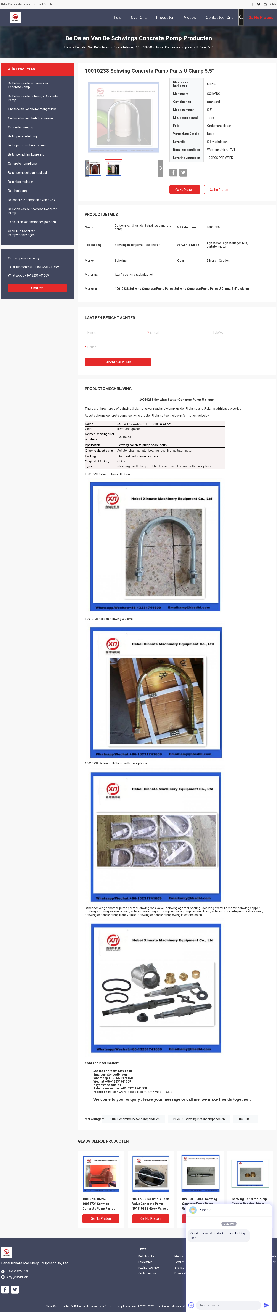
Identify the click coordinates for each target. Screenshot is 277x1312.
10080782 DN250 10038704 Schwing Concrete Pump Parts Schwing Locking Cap (97, 1204)
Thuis (68, 47)
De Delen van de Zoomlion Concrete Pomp (32, 211)
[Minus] (266, 1210)
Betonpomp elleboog (22, 136)
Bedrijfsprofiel (146, 1256)
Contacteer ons (147, 1273)
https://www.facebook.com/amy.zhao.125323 (140, 1092)
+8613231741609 (46, 267)
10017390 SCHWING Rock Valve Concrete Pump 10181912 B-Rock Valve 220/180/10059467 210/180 (150, 1204)
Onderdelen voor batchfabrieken (30, 118)
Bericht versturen (117, 362)
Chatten (37, 288)
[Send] (266, 1305)
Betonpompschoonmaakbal (27, 172)
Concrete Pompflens (22, 163)
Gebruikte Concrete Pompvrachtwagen (21, 233)
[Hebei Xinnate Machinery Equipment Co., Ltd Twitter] (258, 4)
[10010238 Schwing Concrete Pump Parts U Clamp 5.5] (124, 117)
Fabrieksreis (145, 1262)
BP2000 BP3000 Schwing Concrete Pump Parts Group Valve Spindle (199, 1203)
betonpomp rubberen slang (27, 145)
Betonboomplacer (20, 181)
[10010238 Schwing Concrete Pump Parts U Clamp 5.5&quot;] (101, 1173)
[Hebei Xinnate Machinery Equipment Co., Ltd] (15, 17)
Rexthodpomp (18, 191)
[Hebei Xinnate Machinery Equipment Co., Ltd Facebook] (252, 4)
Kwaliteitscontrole (148, 1267)
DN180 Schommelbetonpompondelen (134, 1119)
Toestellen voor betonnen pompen (32, 222)
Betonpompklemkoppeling (26, 154)
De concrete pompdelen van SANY (31, 200)
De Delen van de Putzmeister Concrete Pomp (28, 85)
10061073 (245, 1119)
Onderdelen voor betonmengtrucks (32, 109)
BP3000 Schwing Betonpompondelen (199, 1119)
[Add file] (191, 1305)
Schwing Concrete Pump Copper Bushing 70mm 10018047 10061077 (249, 1203)
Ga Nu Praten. (184, 189)
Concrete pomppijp (21, 127)
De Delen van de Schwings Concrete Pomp (105, 47)
